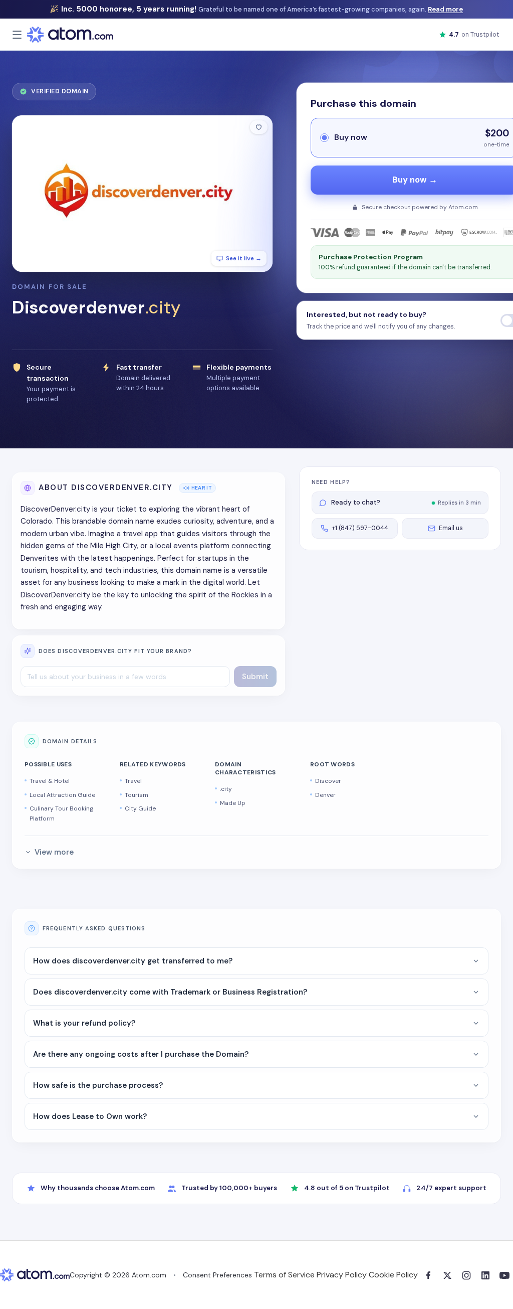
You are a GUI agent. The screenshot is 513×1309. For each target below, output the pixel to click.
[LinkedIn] (485, 1275)
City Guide (140, 808)
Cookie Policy (393, 1274)
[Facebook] (428, 1275)
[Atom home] (70, 35)
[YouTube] (504, 1275)
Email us (451, 528)
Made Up (232, 803)
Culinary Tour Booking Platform (61, 813)
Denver (325, 795)
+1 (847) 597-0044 (360, 528)
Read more (445, 9)
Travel (133, 781)
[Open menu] (17, 35)
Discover (328, 781)
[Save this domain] (259, 127)
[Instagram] (466, 1275)
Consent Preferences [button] (217, 1274)
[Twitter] (447, 1275)
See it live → (244, 258)
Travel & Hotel (50, 781)
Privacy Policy (342, 1274)
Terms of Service (284, 1274)
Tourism (136, 795)
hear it (201, 487)
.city (226, 789)
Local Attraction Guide (62, 795)
